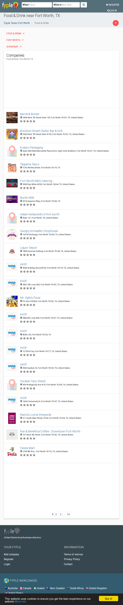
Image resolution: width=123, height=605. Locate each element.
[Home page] (10, 5)
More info (20, 601)
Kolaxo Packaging (31, 147)
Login (7, 564)
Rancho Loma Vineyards (35, 414)
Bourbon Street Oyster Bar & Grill (41, 131)
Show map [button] (12, 46)
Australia (12, 588)
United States (15, 593)
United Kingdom (97, 588)
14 (68, 514)
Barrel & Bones (29, 114)
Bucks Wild (27, 197)
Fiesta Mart (27, 448)
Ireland (40, 588)
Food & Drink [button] (13, 33)
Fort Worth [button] (13, 40)
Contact (68, 564)
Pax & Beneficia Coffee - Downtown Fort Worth (50, 431)
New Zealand (57, 588)
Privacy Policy (72, 559)
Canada (26, 588)
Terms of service (73, 554)
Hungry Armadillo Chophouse (39, 231)
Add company (11, 554)
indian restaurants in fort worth (39, 214)
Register (113, 5)
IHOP (23, 264)
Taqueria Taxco (29, 164)
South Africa (76, 588)
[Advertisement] (33, 85)
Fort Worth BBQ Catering (36, 181)
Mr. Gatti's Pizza (30, 297)
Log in (113, 10)
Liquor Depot (28, 247)
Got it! (108, 598)
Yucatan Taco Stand (32, 381)
